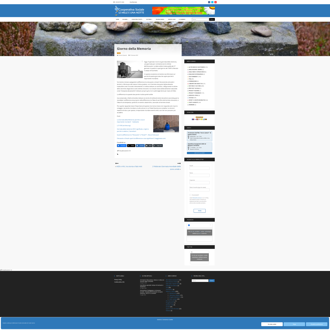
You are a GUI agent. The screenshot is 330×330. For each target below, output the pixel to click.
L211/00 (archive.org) (124, 125)
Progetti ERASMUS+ (195, 93)
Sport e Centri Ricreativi (197, 100)
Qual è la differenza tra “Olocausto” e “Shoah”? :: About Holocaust (138, 135)
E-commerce (182, 19)
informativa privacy (197, 197)
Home (117, 19)
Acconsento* (195, 195)
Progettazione (194, 90)
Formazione (193, 81)
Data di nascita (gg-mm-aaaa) (198, 187)
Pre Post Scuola (194, 88)
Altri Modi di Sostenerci (197, 67)
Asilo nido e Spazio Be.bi (197, 72)
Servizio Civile (171, 19)
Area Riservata (133, 2)
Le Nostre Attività (137, 19)
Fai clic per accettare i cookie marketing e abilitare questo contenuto (199, 232)
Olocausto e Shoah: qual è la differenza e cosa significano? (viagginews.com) (141, 138)
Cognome (192, 180)
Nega (294, 324)
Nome (191, 173)
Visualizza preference (317, 324)
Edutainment (193, 76)
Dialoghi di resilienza (196, 74)
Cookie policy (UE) (119, 282)
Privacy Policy (118, 279)
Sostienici (149, 19)
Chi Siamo (124, 19)
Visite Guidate (193, 102)
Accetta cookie (272, 324)
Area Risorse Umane (195, 69)
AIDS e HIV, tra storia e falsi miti (129, 166)
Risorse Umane (160, 19)
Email (191, 165)
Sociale (191, 97)
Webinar (191, 105)
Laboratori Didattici (196, 83)
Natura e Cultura (195, 86)
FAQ (190, 79)
